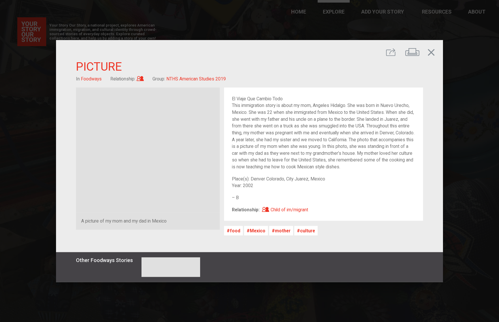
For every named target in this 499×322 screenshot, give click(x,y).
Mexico (257, 230)
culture (307, 230)
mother (283, 230)
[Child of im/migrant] (140, 79)
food (235, 230)
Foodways (91, 79)
